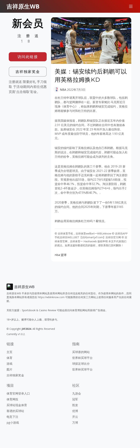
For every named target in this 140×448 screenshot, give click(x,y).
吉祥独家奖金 (27, 71)
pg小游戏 (13, 423)
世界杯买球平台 (82, 358)
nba (57, 255)
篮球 (64, 255)
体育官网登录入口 (18, 393)
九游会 (76, 393)
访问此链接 (28, 56)
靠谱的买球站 (15, 411)
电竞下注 (12, 417)
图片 (9, 369)
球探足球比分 (81, 364)
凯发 (75, 405)
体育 (9, 358)
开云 (75, 417)
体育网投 (12, 399)
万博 (75, 423)
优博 (75, 411)
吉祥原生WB (23, 6)
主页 (9, 352)
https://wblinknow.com (51, 297)
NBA (63, 90)
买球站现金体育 (17, 405)
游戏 (9, 364)
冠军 (75, 399)
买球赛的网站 (81, 352)
